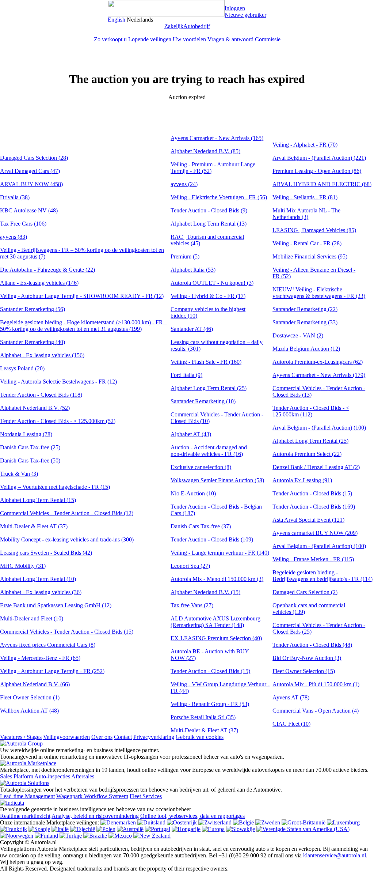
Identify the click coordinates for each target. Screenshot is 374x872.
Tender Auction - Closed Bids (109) (212, 539)
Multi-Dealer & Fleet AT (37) (34, 526)
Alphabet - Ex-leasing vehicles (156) (42, 355)
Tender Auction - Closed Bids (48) (312, 645)
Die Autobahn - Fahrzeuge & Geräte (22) (47, 270)
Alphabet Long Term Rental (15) (38, 500)
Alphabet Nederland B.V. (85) (205, 151)
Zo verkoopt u (110, 39)
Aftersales (82, 776)
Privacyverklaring (153, 737)
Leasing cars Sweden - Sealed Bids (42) (46, 553)
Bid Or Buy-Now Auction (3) (306, 658)
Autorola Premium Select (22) (306, 454)
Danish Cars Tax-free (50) (30, 460)
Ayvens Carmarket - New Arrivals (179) (318, 375)
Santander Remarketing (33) (304, 322)
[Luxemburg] (343, 822)
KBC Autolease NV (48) (29, 210)
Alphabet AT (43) (191, 434)
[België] (243, 822)
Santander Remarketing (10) (203, 401)
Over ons (101, 737)
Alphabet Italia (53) (193, 270)
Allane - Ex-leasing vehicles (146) (39, 283)
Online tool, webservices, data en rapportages (192, 816)
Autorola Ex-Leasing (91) (302, 480)
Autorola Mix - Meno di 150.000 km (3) (217, 579)
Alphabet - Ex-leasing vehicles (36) (40, 592)
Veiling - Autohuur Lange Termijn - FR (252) (52, 671)
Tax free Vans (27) (192, 605)
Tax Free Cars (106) (23, 223)
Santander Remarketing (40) (32, 342)
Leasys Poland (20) (22, 368)
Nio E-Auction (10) (193, 493)
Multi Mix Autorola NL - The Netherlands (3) (306, 213)
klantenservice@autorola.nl (334, 855)
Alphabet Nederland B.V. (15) (205, 592)
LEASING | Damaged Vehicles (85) (314, 230)
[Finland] (46, 836)
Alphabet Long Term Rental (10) (38, 579)
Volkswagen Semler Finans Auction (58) (217, 480)
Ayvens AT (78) (290, 697)
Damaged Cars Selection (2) (304, 592)
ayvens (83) (13, 237)
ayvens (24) (184, 184)
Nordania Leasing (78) (26, 434)
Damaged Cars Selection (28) (34, 158)
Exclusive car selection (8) (201, 467)
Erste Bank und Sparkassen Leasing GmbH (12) (55, 605)
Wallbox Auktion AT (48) (29, 710)
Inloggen (235, 8)
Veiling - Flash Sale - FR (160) (206, 362)
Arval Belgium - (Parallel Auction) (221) (319, 158)
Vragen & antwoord (230, 39)
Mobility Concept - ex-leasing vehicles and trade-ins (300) (67, 539)
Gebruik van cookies (200, 737)
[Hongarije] (186, 829)
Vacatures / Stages (21, 737)
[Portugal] (157, 829)
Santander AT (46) (192, 329)
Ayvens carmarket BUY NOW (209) (315, 533)
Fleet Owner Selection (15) (303, 671)
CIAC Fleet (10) (291, 724)
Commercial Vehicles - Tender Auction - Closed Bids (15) (66, 631)
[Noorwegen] (16, 836)
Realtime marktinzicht (25, 816)
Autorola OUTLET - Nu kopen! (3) (212, 283)
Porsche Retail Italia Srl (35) (203, 717)
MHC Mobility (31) (23, 566)
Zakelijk (173, 26)
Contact (123, 737)
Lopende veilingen (149, 39)
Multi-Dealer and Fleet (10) (31, 618)
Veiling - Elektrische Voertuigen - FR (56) (219, 197)
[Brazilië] (95, 836)
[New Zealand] (152, 836)
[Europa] (213, 829)
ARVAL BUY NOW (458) (31, 184)
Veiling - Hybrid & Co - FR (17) (208, 296)
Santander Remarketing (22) (304, 309)
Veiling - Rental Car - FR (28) (306, 243)
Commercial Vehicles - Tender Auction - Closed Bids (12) (66, 513)
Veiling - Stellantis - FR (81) (304, 197)
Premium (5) (185, 256)
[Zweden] (267, 822)
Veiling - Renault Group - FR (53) (210, 704)
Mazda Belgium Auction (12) (306, 349)
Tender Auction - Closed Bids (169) (313, 506)
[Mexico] (120, 836)
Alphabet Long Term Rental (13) (209, 223)
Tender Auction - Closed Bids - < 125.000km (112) (310, 411)
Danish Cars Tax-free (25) (30, 447)
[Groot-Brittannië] (303, 822)
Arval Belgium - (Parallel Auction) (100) (319, 427)
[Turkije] (71, 836)
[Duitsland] (151, 822)
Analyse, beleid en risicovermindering (95, 816)
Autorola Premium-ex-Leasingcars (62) (317, 362)
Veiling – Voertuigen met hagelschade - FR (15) (55, 487)
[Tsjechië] (82, 829)
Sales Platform (16, 776)
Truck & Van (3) (19, 474)
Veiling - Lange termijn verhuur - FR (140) (220, 553)
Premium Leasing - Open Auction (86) (316, 171)
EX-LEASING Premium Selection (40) (216, 638)
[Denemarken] (118, 822)
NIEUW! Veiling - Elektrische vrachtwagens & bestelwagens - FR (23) (318, 292)
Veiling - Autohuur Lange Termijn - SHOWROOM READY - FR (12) (82, 296)
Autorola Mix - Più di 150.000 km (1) (315, 684)
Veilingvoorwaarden (66, 737)
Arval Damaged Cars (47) (30, 171)
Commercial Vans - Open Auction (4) (315, 710)
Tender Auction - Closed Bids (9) (209, 210)
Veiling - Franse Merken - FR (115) (313, 559)
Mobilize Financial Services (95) (309, 256)
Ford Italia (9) (186, 375)
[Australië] (130, 829)
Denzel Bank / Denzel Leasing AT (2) (316, 467)
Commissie (267, 39)
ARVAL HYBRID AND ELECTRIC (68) (321, 184)
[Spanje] (39, 829)
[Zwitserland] (215, 822)
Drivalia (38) (15, 197)
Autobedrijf (196, 26)
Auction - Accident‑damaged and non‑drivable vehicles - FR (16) (209, 450)
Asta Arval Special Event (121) (308, 520)
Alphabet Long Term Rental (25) (209, 388)
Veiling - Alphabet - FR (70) (304, 144)
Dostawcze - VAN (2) (297, 335)
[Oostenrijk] (182, 822)
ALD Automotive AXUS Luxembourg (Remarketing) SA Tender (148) (215, 621)
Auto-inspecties (52, 776)
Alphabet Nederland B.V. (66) (35, 684)
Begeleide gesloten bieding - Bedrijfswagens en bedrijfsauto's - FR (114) (322, 575)
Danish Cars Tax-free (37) (201, 526)
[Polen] (105, 829)
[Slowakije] (240, 829)
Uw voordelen (189, 39)
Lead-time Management (27, 796)
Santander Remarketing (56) (32, 309)
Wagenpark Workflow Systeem (92, 796)
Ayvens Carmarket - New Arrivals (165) (217, 138)
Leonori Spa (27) (190, 566)
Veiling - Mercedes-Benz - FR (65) (40, 658)
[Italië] (60, 829)
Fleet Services (146, 796)
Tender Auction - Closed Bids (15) (210, 671)
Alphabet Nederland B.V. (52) (35, 408)
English (116, 19)
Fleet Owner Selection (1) (30, 697)
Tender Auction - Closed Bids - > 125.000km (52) (57, 421)
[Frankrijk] (13, 829)
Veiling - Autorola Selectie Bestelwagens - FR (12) (58, 381)
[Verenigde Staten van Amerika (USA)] (303, 829)
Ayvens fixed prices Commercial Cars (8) (47, 645)
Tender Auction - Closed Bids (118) (41, 395)
